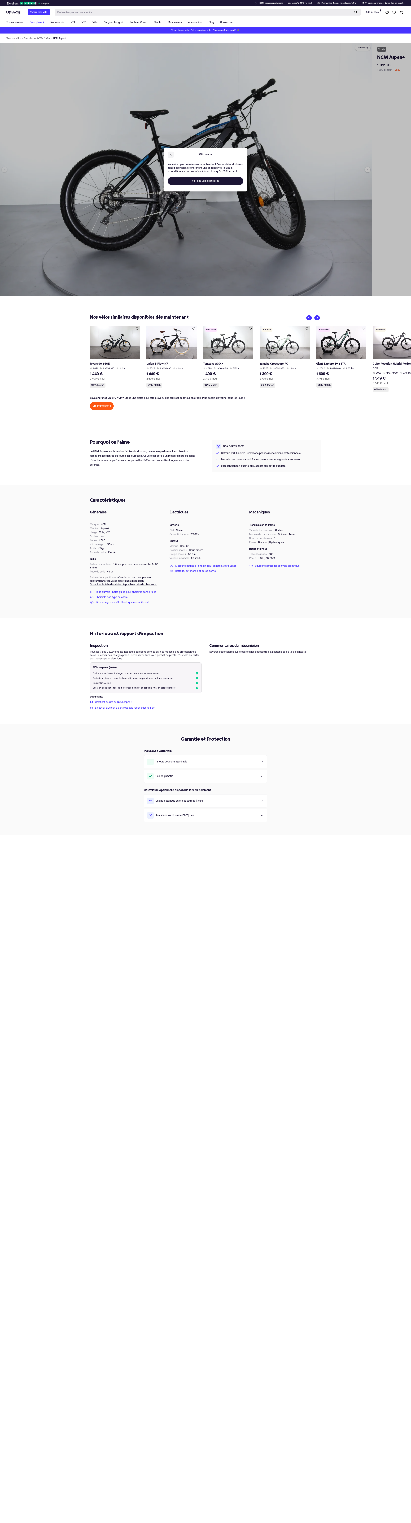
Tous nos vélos (13, 38)
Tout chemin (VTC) (33, 38)
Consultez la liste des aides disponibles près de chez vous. (123, 584)
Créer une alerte (102, 406)
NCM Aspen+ (59, 38)
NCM (48, 38)
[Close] (208, 2)
